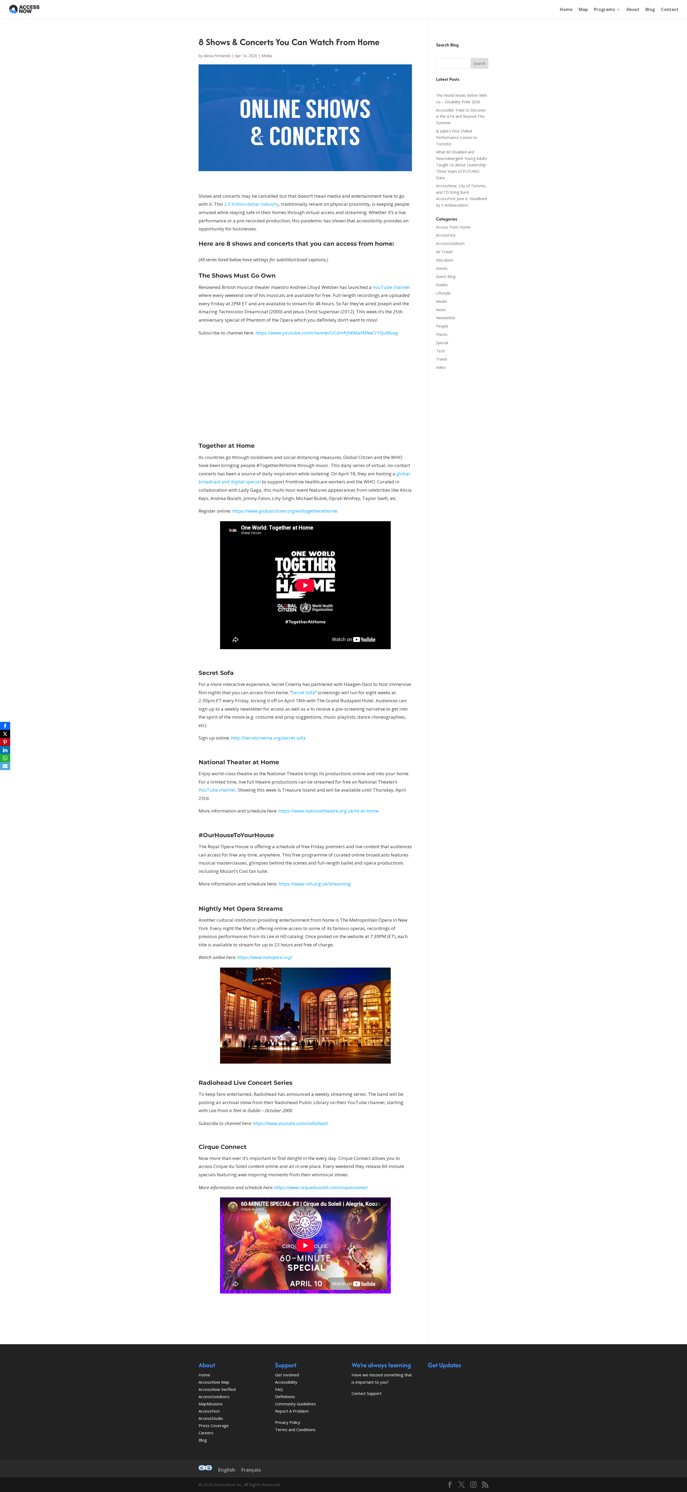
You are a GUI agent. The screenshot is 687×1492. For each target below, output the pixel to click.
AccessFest (446, 235)
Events (442, 268)
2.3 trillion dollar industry (251, 204)
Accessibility (286, 1382)
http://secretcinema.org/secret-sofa (268, 738)
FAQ (279, 1389)
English (226, 1470)
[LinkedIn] (5, 750)
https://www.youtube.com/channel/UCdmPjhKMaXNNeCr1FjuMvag (326, 333)
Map (583, 10)
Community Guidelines (295, 1403)
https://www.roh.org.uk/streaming (315, 884)
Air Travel (444, 251)
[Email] (5, 766)
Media (266, 55)
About (633, 10)
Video (441, 367)
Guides (442, 284)
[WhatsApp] (5, 758)
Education (444, 260)
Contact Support (367, 1393)
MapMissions (211, 1403)
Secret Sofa (303, 692)
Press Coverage (214, 1425)
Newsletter (445, 317)
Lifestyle (443, 293)
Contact (669, 10)
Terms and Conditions (295, 1429)
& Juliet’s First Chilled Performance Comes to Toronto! (456, 137)
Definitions (285, 1396)
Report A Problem (292, 1411)
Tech (440, 351)
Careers (206, 1432)
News (441, 309)
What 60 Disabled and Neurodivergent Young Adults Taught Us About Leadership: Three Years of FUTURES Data (461, 164)
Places (441, 334)
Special (442, 342)
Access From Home (453, 227)
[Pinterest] (5, 742)
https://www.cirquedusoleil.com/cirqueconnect (321, 1187)
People (442, 326)
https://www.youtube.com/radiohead (290, 1123)
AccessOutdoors (450, 243)
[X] (5, 734)
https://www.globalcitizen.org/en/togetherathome (284, 511)
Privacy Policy (287, 1422)
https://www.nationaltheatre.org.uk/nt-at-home (329, 811)
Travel (441, 359)
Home (566, 10)
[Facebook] (5, 726)
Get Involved (287, 1374)
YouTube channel (391, 287)
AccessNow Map (214, 1382)
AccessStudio (211, 1418)
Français (251, 1470)
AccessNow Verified (217, 1389)
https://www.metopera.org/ (264, 957)
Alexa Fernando (217, 55)
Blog (650, 10)
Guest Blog (445, 276)
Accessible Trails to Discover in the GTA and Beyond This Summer (461, 117)
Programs (604, 10)
